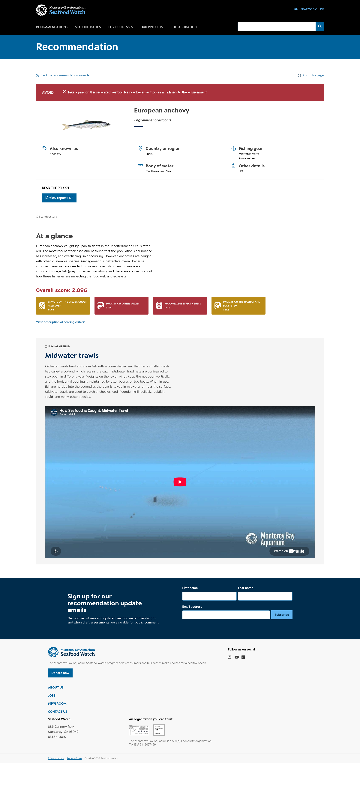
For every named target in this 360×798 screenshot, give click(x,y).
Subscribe (282, 615)
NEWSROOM (57, 703)
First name (190, 588)
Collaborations (184, 27)
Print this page (313, 75)
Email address (192, 606)
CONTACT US (57, 711)
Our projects (151, 27)
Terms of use (74, 758)
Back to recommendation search (64, 75)
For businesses (120, 27)
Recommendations (52, 27)
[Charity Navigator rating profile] (139, 730)
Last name (245, 588)
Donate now (60, 673)
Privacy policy (56, 758)
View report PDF (61, 198)
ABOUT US (56, 687)
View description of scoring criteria (61, 322)
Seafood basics (88, 27)
